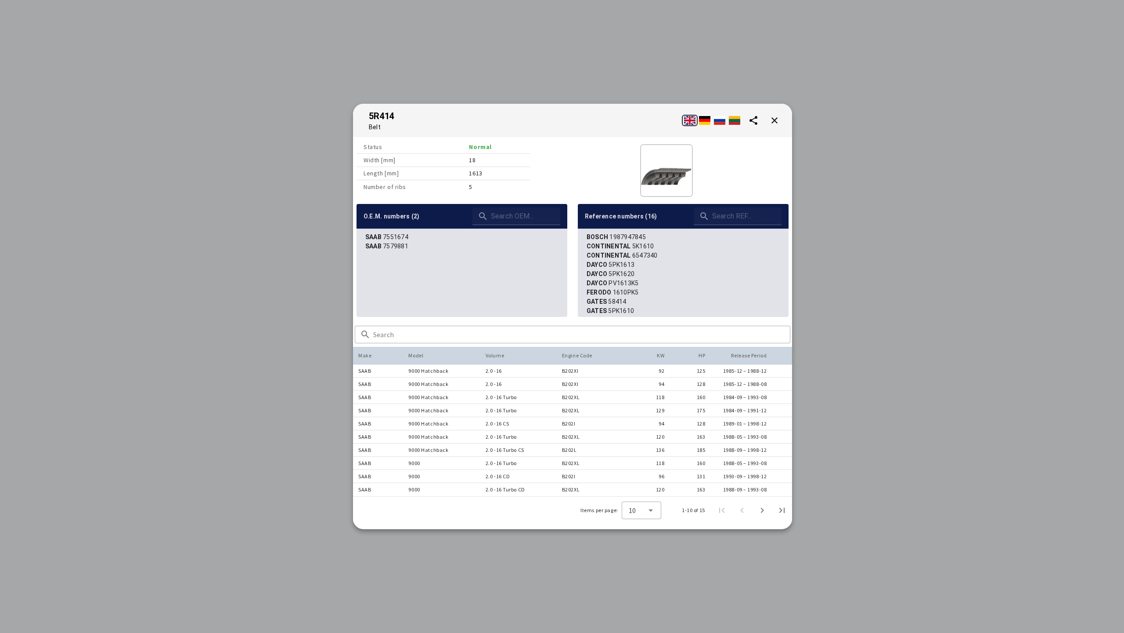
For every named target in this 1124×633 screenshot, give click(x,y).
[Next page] (762, 510)
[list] (462, 242)
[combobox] (641, 510)
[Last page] (782, 510)
